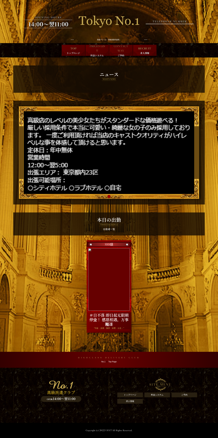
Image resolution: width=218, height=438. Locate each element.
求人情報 (130, 401)
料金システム (157, 395)
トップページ (130, 395)
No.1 (103, 362)
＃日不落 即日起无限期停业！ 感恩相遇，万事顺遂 (109, 319)
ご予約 (184, 395)
